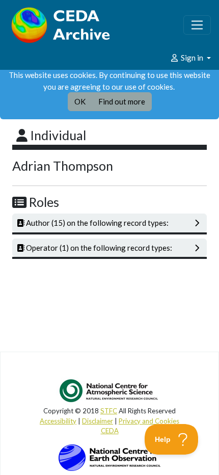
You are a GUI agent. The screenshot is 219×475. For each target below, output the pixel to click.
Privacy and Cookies (149, 421)
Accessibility (58, 421)
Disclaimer (97, 421)
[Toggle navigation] (197, 25)
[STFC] (109, 456)
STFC (108, 411)
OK (80, 101)
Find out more (121, 101)
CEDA (110, 431)
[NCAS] (109, 390)
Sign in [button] (192, 57)
